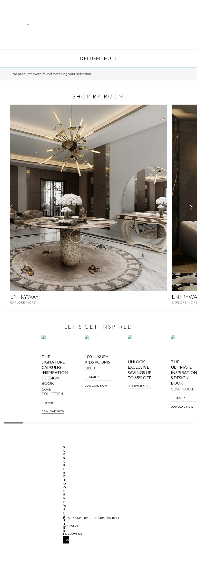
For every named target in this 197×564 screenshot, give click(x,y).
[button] (191, 207)
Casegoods (71, 26)
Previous (8, 376)
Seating (85, 26)
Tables (97, 26)
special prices (161, 32)
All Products (37, 32)
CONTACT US (70, 525)
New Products (54, 32)
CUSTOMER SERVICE (107, 517)
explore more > (24, 302)
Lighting (109, 26)
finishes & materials (77, 517)
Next (191, 376)
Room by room (143, 32)
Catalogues (126, 26)
